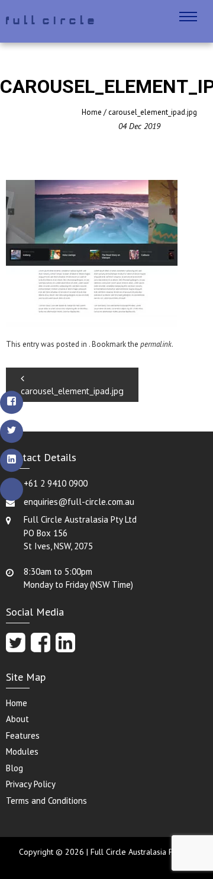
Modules (22, 751)
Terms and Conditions (46, 800)
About (17, 719)
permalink (156, 344)
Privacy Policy (31, 784)
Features (23, 735)
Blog (14, 768)
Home (92, 112)
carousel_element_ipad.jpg (72, 391)
